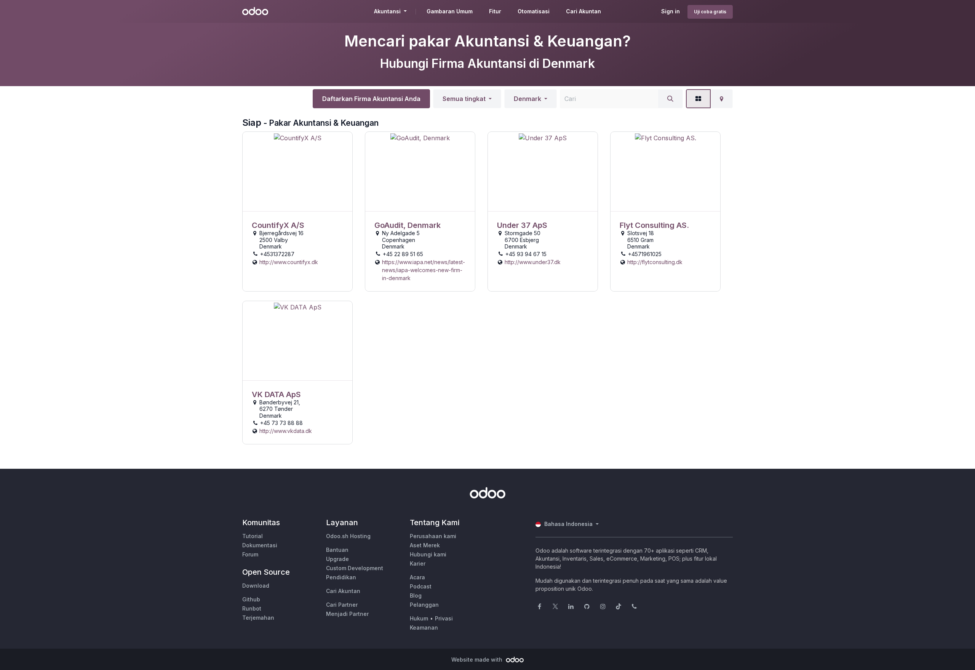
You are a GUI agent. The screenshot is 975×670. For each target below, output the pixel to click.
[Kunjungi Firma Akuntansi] (297, 172)
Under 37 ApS (522, 225)
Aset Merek (425, 545)
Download (255, 585)
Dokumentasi (259, 545)
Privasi (444, 618)
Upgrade (337, 559)
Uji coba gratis (710, 11)
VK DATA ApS (276, 394)
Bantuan (337, 550)
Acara (417, 577)
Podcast (421, 586)
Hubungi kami (428, 554)
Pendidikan (341, 577)
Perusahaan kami (433, 536)
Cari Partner (342, 604)
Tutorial (252, 536)
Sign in (670, 11)
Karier (417, 563)
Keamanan (424, 627)
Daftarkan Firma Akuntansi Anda (371, 99)
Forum (250, 554)
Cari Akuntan (343, 591)
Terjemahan (258, 617)
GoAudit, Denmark (407, 225)
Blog (416, 595)
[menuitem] (449, 11)
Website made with (477, 659)
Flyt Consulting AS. (654, 225)
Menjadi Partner (347, 614)
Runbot (251, 608)
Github (251, 599)
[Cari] (670, 98)
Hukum (419, 618)
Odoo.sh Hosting (348, 536)
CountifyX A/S (278, 225)
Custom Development (354, 568)
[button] (467, 98)
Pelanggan (424, 604)
